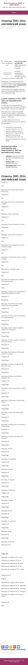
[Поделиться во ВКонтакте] (6, 646)
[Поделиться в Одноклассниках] (10, 646)
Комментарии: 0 (9, 28)
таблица (15, 89)
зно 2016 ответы (17, 652)
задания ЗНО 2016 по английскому (13, 85)
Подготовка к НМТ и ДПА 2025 (14, 4)
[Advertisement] (14, 46)
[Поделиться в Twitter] (18, 646)
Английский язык (9, 652)
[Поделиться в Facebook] (3, 646)
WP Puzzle (16, 661)
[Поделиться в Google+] (14, 646)
